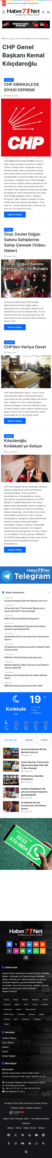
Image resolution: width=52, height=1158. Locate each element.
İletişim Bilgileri (9, 1056)
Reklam (5, 1047)
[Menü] (3, 13)
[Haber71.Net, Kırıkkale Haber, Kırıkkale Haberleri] (23, 12)
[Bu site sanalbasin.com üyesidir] (16, 1114)
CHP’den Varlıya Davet (25, 347)
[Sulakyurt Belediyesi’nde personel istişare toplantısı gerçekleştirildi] (11, 792)
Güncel (28, 740)
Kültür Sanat (9, 1014)
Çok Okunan (10, 740)
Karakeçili (8, 1009)
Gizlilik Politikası (9, 1038)
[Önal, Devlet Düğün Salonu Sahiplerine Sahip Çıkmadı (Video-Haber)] (26, 278)
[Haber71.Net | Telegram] (26, 575)
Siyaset (9, 80)
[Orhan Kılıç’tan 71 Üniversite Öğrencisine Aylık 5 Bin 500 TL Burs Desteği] (11, 766)
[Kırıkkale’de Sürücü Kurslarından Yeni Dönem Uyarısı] (11, 806)
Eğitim (17, 1004)
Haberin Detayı (15, 214)
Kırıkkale (21, 1014)
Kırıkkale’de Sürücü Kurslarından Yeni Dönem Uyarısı (33, 805)
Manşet (32, 1014)
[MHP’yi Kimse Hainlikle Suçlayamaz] (11, 780)
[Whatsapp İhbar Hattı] (26, 844)
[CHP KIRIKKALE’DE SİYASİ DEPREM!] (26, 128)
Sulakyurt (25, 1019)
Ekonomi (9, 342)
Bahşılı (25, 999)
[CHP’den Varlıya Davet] (26, 371)
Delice (45, 999)
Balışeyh (35, 999)
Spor (16, 1019)
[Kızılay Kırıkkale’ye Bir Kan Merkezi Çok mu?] (11, 753)
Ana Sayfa (9, 38)
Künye (5, 1051)
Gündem (44, 1004)
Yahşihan (37, 1019)
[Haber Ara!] (48, 13)
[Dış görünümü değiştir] (43, 13)
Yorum (44, 740)
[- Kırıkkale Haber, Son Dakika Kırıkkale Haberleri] (26, 24)
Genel (26, 1004)
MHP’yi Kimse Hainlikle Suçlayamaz (22, 3)
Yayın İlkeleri (8, 1042)
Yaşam (8, 230)
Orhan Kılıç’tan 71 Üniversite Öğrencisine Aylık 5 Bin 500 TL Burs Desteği (35, 765)
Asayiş (6, 999)
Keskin (18, 1009)
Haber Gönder (30, 1128)
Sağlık (41, 1014)
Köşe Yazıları (30, 1009)
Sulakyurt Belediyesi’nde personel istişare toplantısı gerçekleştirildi (34, 791)
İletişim (41, 1128)
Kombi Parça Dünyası (34, 1114)
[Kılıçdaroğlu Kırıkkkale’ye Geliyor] (26, 468)
